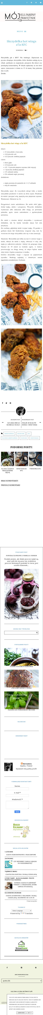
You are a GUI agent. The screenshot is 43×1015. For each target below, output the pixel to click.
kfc (29, 433)
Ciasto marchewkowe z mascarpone (21, 854)
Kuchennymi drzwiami (13, 893)
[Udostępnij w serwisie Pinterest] (10, 403)
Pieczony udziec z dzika (21, 688)
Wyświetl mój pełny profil (26, 769)
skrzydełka (34, 438)
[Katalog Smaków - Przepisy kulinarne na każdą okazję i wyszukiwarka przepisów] (21, 950)
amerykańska (9, 433)
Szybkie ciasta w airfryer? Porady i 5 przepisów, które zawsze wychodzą (25, 884)
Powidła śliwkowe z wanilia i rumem (21, 555)
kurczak (24, 438)
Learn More (21, 1012)
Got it (30, 1012)
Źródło (3, 73)
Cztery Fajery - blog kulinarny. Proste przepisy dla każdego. (19, 879)
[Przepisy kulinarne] (21, 837)
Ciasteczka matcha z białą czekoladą (21, 874)
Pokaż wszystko (32, 901)
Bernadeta (27, 764)
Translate (29, 913)
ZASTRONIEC (9, 858)
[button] (21, 31)
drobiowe (20, 433)
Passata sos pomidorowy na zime (21, 710)
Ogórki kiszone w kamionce (21, 666)
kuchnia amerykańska (10, 438)
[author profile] (22, 410)
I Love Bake (9, 852)
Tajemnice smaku (11, 871)
